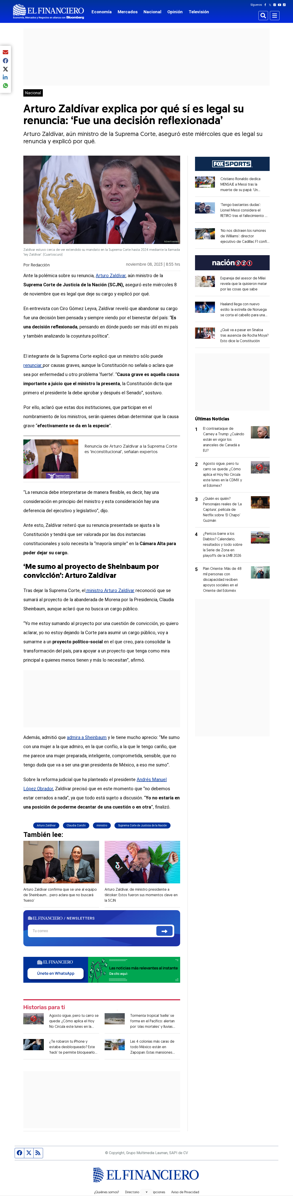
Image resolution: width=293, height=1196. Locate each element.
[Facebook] (266, 5)
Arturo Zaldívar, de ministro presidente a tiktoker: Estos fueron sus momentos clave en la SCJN (141, 895)
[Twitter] (271, 5)
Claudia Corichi (76, 825)
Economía (102, 11)
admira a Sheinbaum (87, 737)
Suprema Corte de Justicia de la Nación (142, 825)
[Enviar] (164, 931)
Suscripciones (155, 1192)
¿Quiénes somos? (106, 1192)
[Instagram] (275, 5)
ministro (102, 825)
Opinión (175, 11)
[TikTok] (285, 5)
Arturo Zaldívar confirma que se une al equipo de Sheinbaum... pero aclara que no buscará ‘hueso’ (60, 895)
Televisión (199, 11)
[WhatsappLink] (101, 969)
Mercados (128, 11)
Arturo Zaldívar (111, 275)
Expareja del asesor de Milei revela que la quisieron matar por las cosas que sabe (243, 284)
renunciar (33, 365)
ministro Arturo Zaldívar (109, 590)
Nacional (152, 11)
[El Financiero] (48, 11)
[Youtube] (280, 5)
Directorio (132, 1192)
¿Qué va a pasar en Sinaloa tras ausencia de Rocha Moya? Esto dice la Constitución (244, 335)
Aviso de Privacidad (185, 1192)
